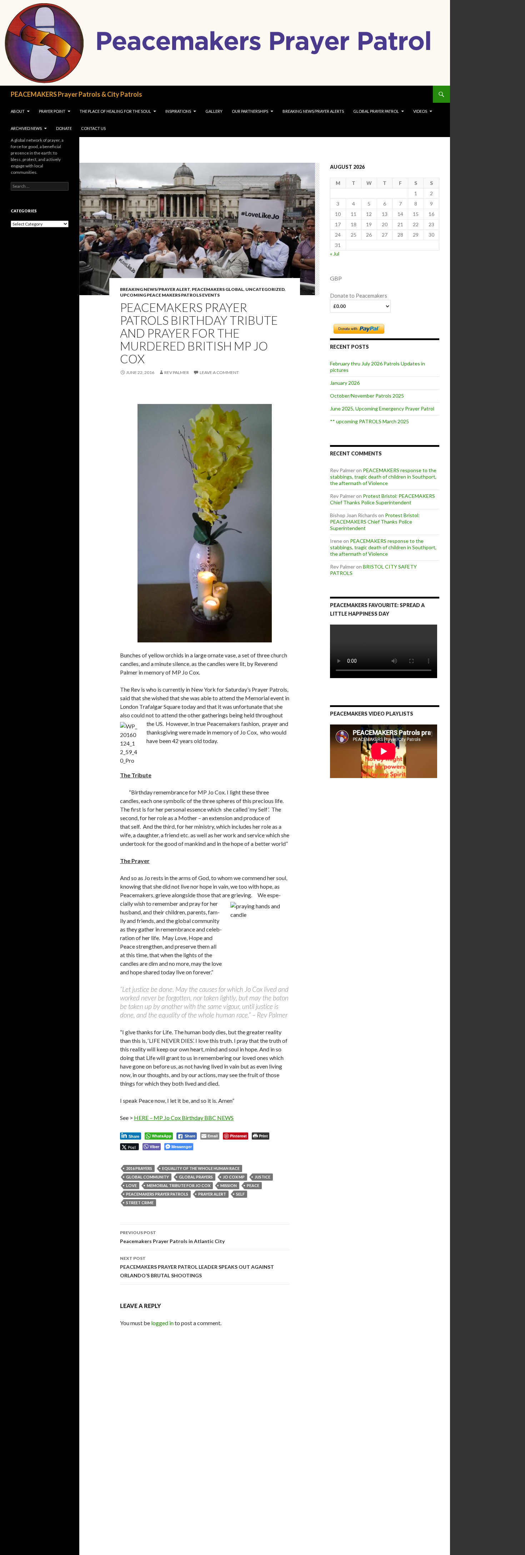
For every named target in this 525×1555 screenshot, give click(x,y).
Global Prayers (196, 1177)
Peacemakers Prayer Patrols (157, 1194)
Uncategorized (265, 289)
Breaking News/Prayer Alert (155, 289)
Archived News (26, 128)
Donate (64, 128)
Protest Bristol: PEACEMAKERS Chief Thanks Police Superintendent (382, 499)
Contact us (93, 128)
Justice (262, 1177)
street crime (140, 1202)
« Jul (334, 254)
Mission (228, 1185)
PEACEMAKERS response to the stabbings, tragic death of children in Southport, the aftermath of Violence (383, 476)
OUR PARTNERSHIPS (250, 111)
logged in (162, 1322)
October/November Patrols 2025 (367, 396)
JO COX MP (234, 1177)
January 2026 (345, 383)
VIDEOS (420, 111)
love (131, 1185)
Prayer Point (52, 111)
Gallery (213, 111)
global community (147, 1177)
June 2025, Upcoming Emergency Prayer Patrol (382, 408)
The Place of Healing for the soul (115, 111)
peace (253, 1185)
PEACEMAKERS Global (218, 289)
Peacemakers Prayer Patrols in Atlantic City (172, 1237)
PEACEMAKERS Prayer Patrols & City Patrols (76, 94)
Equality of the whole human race (201, 1168)
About (18, 111)
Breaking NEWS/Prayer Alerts (313, 111)
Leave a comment (219, 372)
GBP (336, 278)
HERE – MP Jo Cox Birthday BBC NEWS (184, 1117)
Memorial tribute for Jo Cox (178, 1185)
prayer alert (212, 1194)
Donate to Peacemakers (358, 296)
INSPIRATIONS (178, 111)
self (240, 1194)
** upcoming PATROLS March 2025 (369, 421)
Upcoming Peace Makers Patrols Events (170, 295)
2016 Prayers (139, 1168)
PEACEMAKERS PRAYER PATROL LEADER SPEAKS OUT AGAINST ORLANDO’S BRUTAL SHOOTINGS (197, 1267)
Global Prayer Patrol (376, 111)
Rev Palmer (176, 372)
